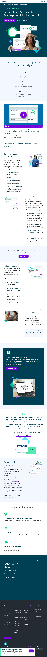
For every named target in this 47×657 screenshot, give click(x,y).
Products (9, 4)
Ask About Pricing (21, 20)
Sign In (41, 1)
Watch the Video (11, 368)
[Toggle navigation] (44, 1)
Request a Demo (8, 20)
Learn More (32, 335)
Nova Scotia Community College (23, 435)
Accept (31, 650)
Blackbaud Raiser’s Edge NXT (11, 481)
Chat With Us (7, 637)
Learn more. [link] (11, 653)
